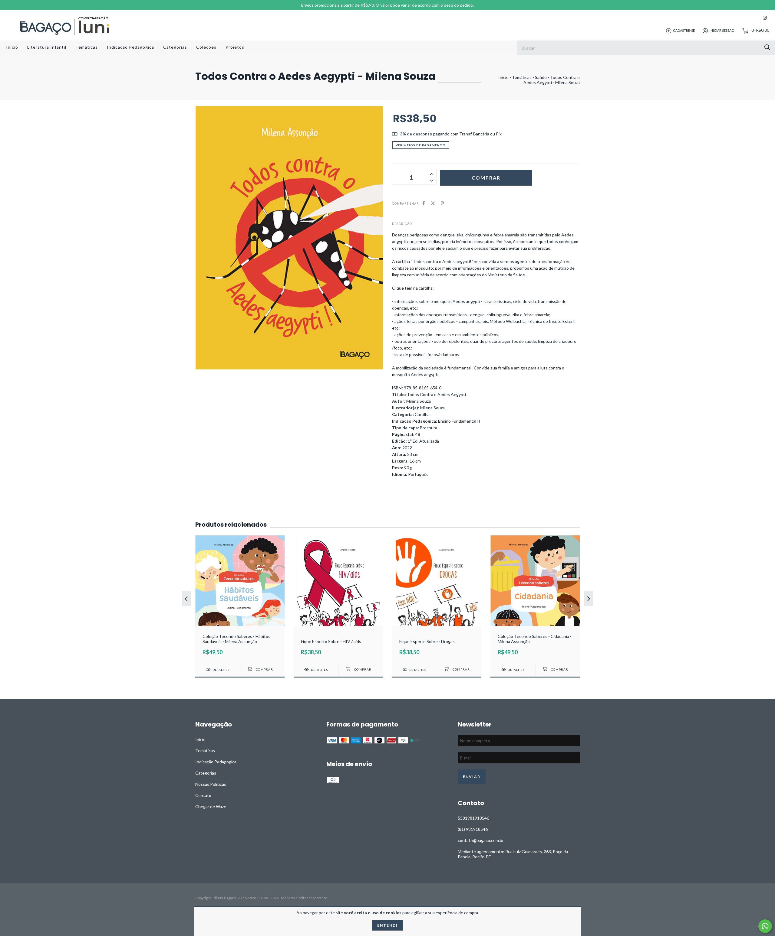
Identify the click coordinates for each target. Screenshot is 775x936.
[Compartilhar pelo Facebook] (423, 203)
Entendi (387, 925)
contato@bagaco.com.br (481, 840)
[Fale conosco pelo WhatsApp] (765, 926)
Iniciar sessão (722, 30)
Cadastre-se (684, 30)
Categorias (175, 47)
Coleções (206, 47)
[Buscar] (767, 47)
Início (12, 47)
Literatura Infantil (46, 47)
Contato (203, 795)
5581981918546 (473, 818)
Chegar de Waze (210, 806)
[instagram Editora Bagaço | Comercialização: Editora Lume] (764, 17)
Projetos (235, 47)
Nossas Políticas (210, 784)
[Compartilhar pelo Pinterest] (442, 203)
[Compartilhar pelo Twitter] (432, 203)
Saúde (541, 77)
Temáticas (86, 47)
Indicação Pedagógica (130, 47)
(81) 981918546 (473, 829)
